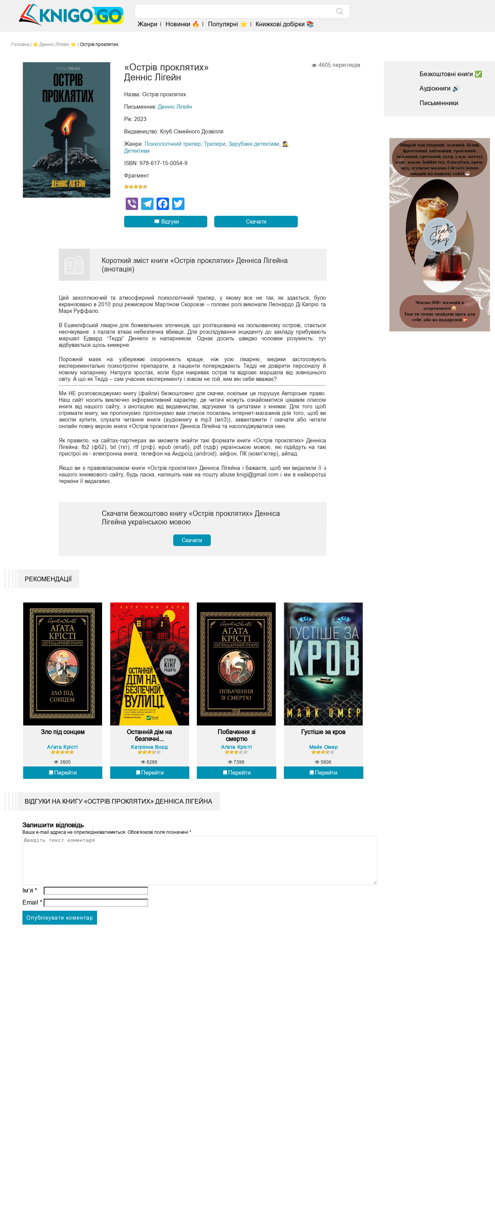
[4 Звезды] (140, 186)
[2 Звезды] (131, 186)
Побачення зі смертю (237, 735)
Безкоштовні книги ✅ (451, 74)
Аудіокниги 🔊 (440, 88)
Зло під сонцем (63, 732)
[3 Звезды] (135, 186)
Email (32, 902)
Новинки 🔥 (183, 24)
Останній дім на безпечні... (149, 735)
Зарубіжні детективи (254, 144)
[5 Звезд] (145, 186)
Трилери (214, 144)
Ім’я (29, 890)
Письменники (439, 103)
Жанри (147, 24)
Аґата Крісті (62, 747)
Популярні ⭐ (227, 24)
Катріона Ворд (149, 747)
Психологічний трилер (173, 144)
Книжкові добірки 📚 (285, 24)
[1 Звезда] (126, 186)
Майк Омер (323, 747)
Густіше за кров (323, 732)
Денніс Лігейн (175, 107)
